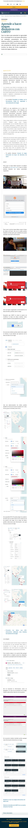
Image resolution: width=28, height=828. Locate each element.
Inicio (2, 16)
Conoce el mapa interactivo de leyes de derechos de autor (16, 155)
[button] (21, 13)
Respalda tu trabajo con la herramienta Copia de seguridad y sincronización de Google (16, 101)
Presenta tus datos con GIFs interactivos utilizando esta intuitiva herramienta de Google (16, 632)
